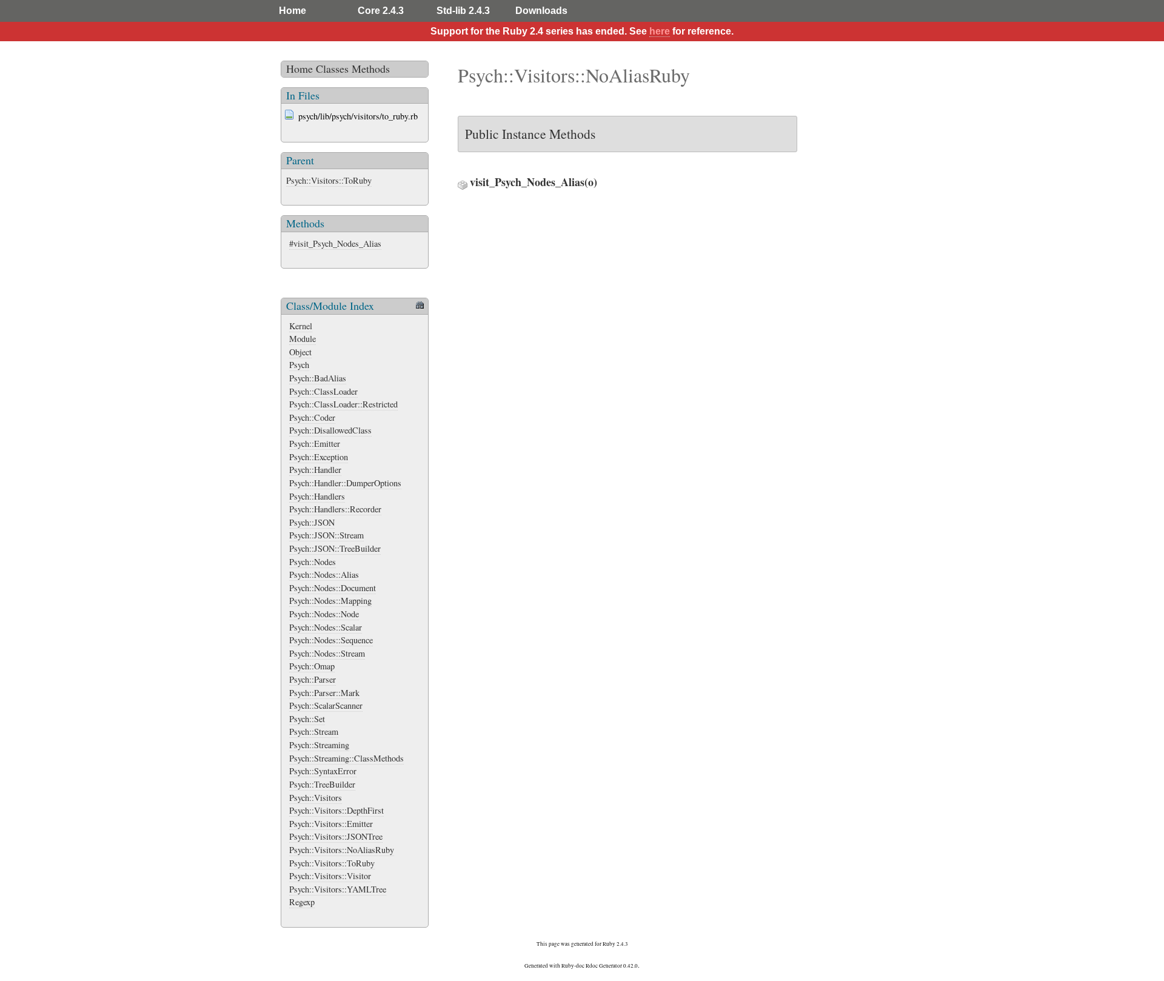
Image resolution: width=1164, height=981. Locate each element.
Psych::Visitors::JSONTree (336, 836)
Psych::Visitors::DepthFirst (336, 810)
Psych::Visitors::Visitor (330, 876)
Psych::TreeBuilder (322, 784)
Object (300, 352)
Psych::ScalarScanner (326, 705)
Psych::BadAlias (317, 378)
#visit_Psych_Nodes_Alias (335, 243)
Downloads (541, 10)
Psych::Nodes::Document (332, 588)
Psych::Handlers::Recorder (335, 509)
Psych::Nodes (312, 562)
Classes (332, 68)
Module (302, 338)
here (659, 31)
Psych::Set (307, 719)
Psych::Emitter (314, 443)
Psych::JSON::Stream (326, 535)
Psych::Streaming (319, 745)
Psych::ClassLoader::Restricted (343, 404)
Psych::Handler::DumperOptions (345, 483)
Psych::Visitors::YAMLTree (337, 889)
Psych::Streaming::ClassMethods (346, 758)
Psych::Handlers (317, 496)
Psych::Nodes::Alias (324, 574)
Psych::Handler (315, 469)
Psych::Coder (312, 417)
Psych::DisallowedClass (330, 430)
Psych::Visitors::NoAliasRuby (341, 849)
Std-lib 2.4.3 (463, 10)
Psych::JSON (312, 522)
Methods (371, 68)
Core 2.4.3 (381, 10)
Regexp (302, 902)
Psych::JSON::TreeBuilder (335, 548)
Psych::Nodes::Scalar (325, 627)
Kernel (300, 326)
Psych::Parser (312, 679)
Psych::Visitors (315, 797)
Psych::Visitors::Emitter (331, 823)
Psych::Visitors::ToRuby (329, 180)
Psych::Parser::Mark (324, 692)
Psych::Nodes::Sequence (331, 640)
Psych (299, 364)
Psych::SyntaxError (322, 771)
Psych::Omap (312, 666)
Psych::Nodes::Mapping (330, 600)
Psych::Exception (318, 457)
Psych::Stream (313, 731)
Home (292, 10)
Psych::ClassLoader (323, 391)
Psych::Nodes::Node (324, 614)
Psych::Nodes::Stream (327, 653)
